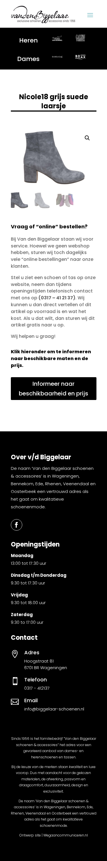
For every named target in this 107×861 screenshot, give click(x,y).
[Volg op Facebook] (16, 525)
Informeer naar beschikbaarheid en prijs (53, 388)
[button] (87, 138)
